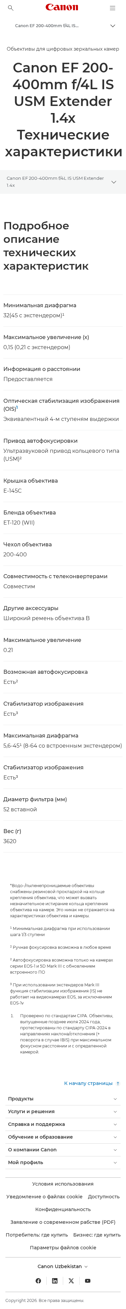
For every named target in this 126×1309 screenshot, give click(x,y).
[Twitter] (71, 1281)
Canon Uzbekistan (60, 1266)
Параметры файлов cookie (63, 1248)
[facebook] (38, 1281)
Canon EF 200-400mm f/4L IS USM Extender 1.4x (55, 181)
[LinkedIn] (54, 1281)
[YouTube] (87, 1281)
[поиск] (10, 8)
